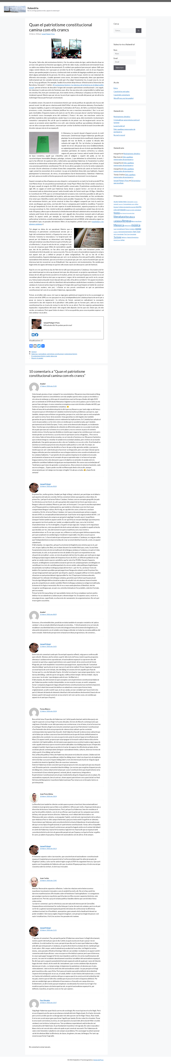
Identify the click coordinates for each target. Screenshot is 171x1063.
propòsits (116, 231)
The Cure (127, 234)
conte (132, 204)
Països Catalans (130, 229)
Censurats (130, 201)
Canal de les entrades (121, 91)
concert (116, 204)
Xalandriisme (117, 240)
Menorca (119, 225)
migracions (127, 225)
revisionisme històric (70, 354)
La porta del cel (119, 126)
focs (121, 213)
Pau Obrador (45, 1000)
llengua (126, 220)
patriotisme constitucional (55, 354)
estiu (132, 210)
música (135, 225)
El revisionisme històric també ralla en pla (44, 356)
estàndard (138, 210)
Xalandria (32, 8)
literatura (119, 216)
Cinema (135, 201)
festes (117, 212)
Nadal (115, 229)
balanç (120, 201)
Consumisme (127, 204)
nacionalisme (42, 354)
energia (133, 207)
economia (127, 207)
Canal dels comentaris (122, 95)
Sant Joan (136, 231)
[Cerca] (138, 30)
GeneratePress (99, 1060)
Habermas (34, 354)
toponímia (133, 234)
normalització (121, 229)
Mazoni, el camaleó (37, 358)
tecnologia (120, 234)
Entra (116, 88)
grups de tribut (130, 213)
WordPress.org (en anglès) (124, 98)
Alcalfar (116, 201)
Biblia (125, 201)
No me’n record (119, 135)
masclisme (138, 221)
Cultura (121, 207)
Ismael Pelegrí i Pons (121, 181)
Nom (115, 50)
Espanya (128, 210)
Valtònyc (124, 237)
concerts (121, 204)
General (33, 352)
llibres (133, 221)
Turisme (117, 237)
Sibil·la (115, 234)
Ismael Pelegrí (45, 484)
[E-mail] (33, 335)
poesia (138, 228)
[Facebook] (36, 335)
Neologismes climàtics (122, 117)
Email (116, 58)
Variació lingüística (132, 237)
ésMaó (123, 240)
